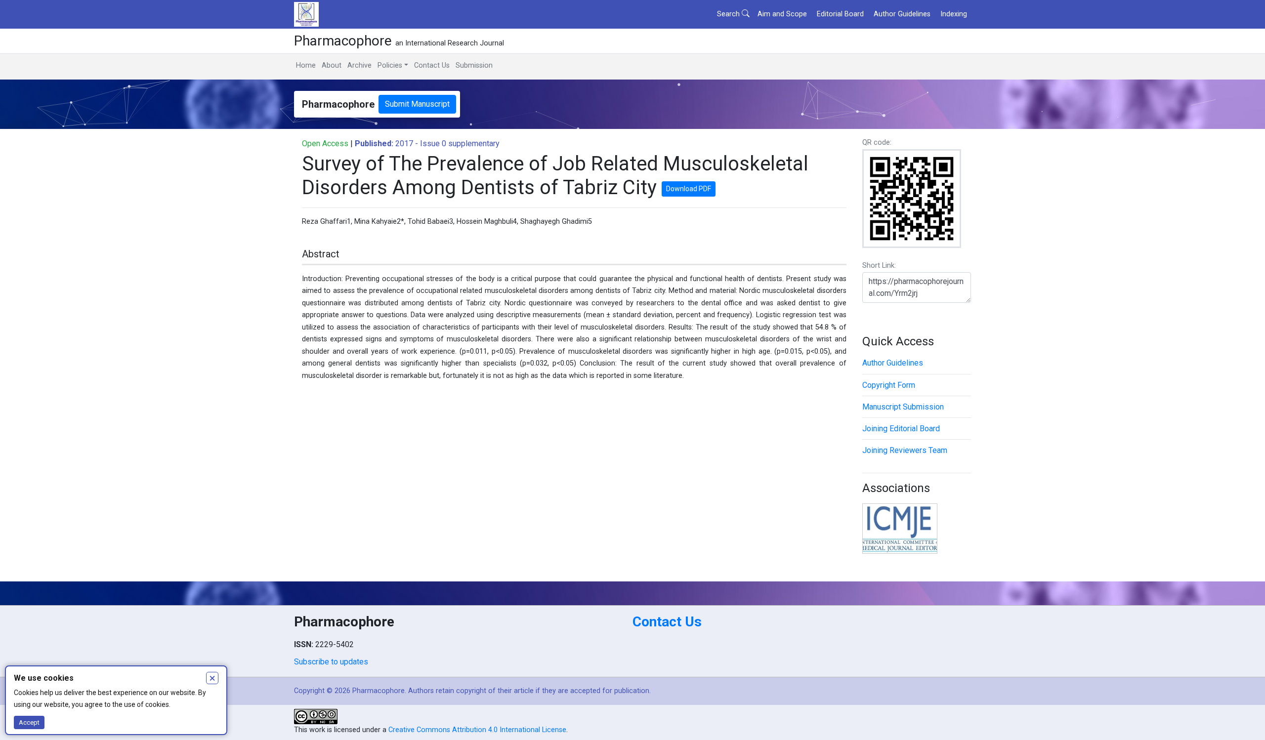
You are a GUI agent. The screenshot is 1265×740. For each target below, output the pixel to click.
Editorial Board (840, 14)
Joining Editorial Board (901, 428)
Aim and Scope (782, 14)
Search (729, 14)
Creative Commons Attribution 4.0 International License (477, 730)
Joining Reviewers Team (904, 450)
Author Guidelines (902, 14)
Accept (29, 722)
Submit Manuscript (417, 104)
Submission (474, 65)
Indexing (953, 14)
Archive (359, 65)
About (331, 65)
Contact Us (432, 65)
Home (306, 65)
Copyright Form (888, 385)
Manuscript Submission (903, 406)
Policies (390, 65)
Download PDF (688, 189)
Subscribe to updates (331, 661)
